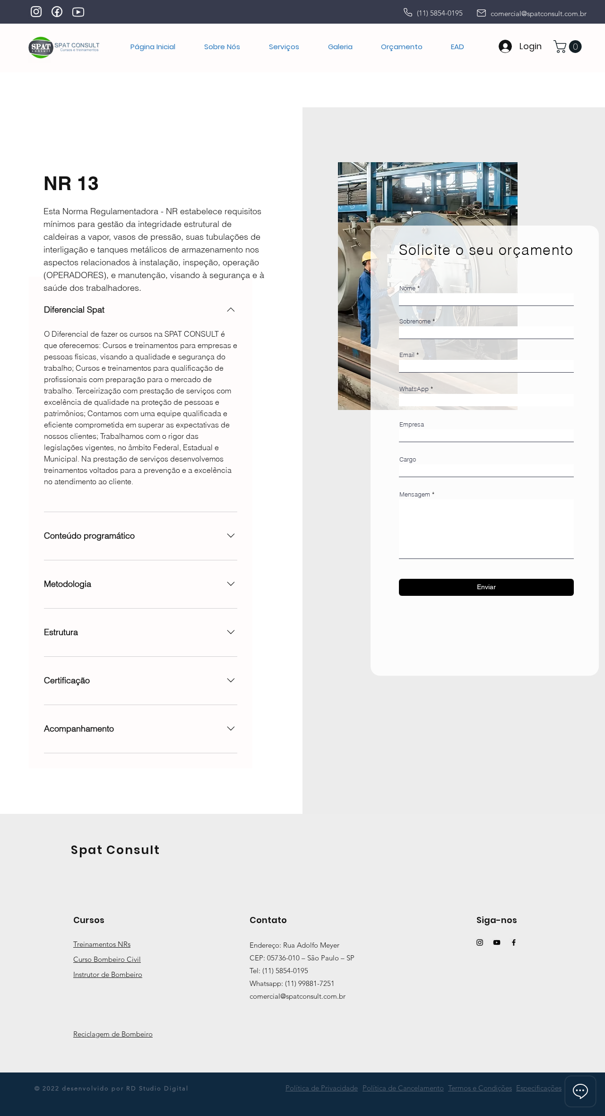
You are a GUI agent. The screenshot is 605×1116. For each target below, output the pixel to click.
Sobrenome (415, 321)
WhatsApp (414, 389)
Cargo (407, 459)
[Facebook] (514, 942)
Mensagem (414, 494)
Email (407, 355)
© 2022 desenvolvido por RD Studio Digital (112, 1088)
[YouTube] (497, 942)
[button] (283, 46)
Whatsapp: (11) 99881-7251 (292, 983)
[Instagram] (479, 942)
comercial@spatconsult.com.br (539, 13)
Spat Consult (115, 850)
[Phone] (408, 12)
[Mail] (481, 13)
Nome (407, 288)
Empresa (411, 424)
